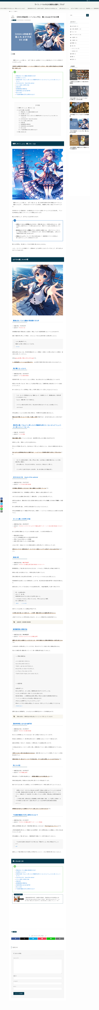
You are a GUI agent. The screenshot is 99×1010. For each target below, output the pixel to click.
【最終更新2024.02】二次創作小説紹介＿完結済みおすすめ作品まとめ (42, 897)
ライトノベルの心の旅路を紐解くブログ (50, 4)
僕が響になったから (21, 77)
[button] (15, 938)
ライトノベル (75, 48)
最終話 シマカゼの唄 (21, 603)
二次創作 (14, 20)
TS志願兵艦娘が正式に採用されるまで (25, 94)
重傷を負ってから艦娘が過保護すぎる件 (26, 75)
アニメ (73, 31)
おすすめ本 (74, 26)
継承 (16, 846)
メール (15, 981)
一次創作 (74, 37)
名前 (14, 975)
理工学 (73, 59)
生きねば (17, 346)
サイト (14, 986)
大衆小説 (74, 51)
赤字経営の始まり (19, 705)
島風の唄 (18, 86)
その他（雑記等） (76, 29)
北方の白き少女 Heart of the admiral (25, 83)
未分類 (73, 53)
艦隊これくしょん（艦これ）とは (27, 107)
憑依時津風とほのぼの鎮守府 (23, 90)
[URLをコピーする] (59, 938)
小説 (73, 45)
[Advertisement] (37, 917)
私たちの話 (19, 92)
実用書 (73, 43)
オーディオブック (76, 34)
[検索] (89, 0)
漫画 (73, 56)
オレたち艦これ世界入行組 (22, 85)
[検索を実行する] (87, 15)
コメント (15, 958)
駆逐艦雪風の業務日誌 (21, 88)
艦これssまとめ (22, 131)
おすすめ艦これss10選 (24, 110)
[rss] (87, 0)
